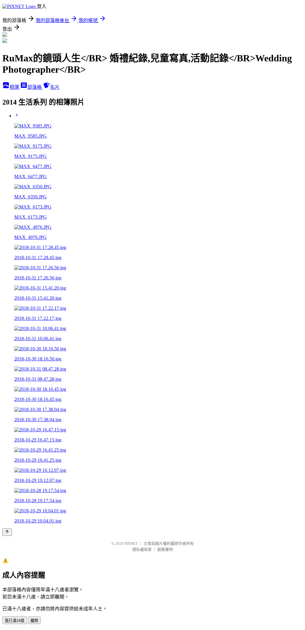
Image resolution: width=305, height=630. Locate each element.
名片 (55, 87)
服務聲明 (165, 549)
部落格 (35, 87)
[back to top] (7, 532)
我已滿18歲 (14, 620)
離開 (34, 620)
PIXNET (131, 543)
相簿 (15, 87)
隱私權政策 (142, 549)
